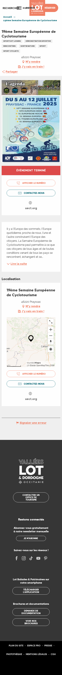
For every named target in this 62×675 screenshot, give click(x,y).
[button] (11, 8)
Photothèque (14, 654)
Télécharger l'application (31, 590)
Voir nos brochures (31, 622)
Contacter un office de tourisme (31, 497)
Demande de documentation (31, 612)
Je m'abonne (30, 538)
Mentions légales (36, 654)
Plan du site (16, 645)
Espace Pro (34, 645)
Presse (48, 645)
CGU (53, 654)
